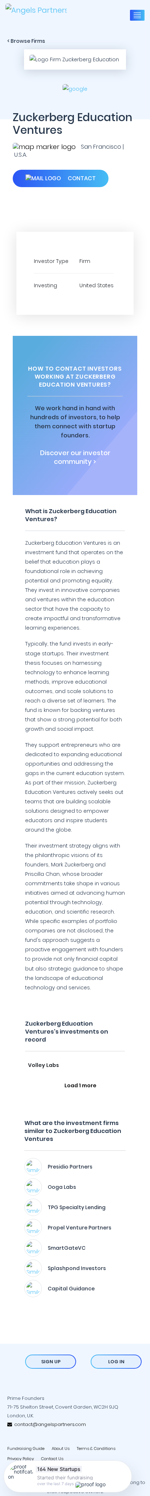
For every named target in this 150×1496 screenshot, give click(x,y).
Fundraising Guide (25, 1448)
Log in (116, 1361)
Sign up (50, 1361)
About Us (61, 1448)
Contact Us (52, 1459)
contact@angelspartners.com (49, 1424)
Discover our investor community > (75, 457)
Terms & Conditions (96, 1448)
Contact (81, 178)
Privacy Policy (20, 1459)
